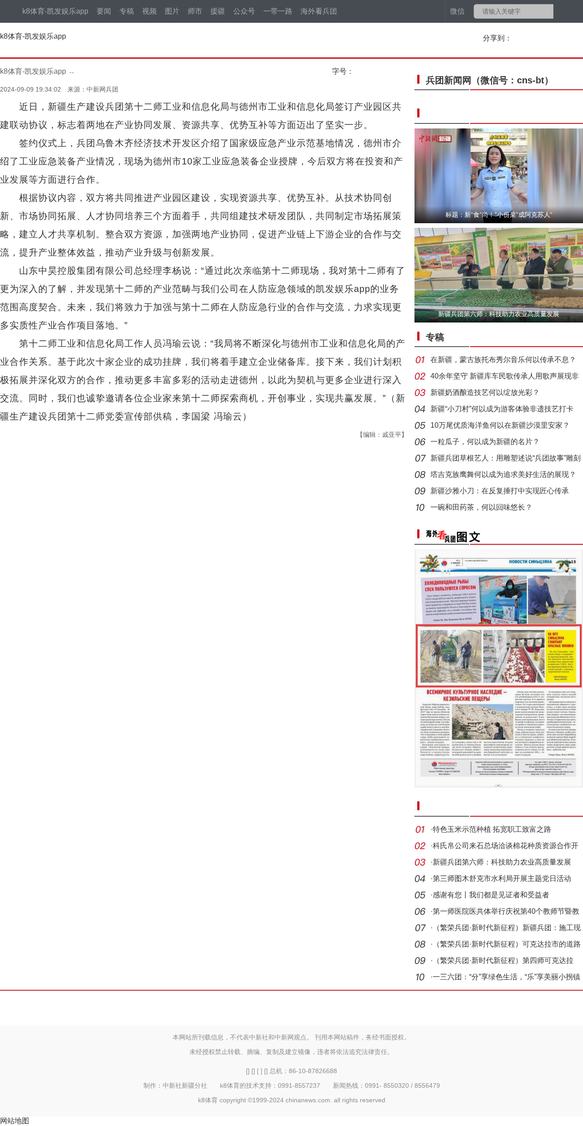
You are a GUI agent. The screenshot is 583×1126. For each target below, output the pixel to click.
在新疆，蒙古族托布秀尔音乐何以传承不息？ (503, 359)
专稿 (126, 11)
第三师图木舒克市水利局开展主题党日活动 (502, 878)
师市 (195, 11)
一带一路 (277, 11)
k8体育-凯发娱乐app (55, 11)
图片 (172, 11)
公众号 (244, 11)
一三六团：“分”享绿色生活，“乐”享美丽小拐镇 (506, 977)
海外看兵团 (319, 11)
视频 (149, 11)
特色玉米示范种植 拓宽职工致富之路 (492, 829)
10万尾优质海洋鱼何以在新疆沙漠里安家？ (500, 425)
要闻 (104, 11)
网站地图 (14, 1121)
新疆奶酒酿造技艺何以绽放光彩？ (485, 392)
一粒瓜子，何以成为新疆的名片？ (485, 441)
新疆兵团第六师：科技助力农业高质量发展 (502, 862)
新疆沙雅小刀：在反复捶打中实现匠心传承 (499, 491)
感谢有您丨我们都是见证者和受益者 (491, 895)
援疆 (217, 11)
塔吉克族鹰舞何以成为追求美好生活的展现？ (503, 474)
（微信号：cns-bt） (489, 80)
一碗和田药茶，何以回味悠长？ (481, 507)
